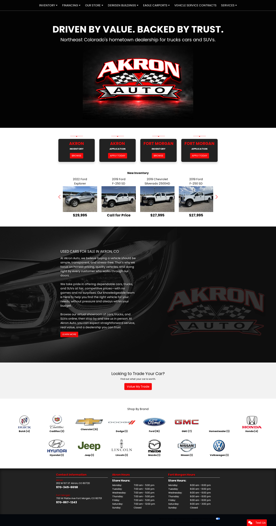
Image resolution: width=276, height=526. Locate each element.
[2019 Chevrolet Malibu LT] (118, 199)
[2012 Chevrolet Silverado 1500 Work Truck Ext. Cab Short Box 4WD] (196, 199)
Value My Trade (138, 387)
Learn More (69, 334)
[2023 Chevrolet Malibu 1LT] (157, 199)
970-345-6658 (67, 487)
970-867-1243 (66, 502)
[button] (59, 197)
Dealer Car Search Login (168, 519)
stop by (91, 319)
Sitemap (195, 519)
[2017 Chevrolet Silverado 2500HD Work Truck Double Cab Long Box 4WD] (80, 199)
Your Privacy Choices (207, 519)
